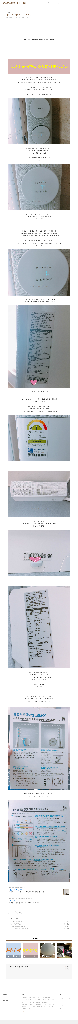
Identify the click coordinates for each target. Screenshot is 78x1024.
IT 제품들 (10, 918)
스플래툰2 (24, 997)
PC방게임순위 (29, 999)
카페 (46, 1004)
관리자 (44, 1022)
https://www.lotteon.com (15, 887)
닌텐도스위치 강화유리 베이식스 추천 (16, 926)
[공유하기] (12, 912)
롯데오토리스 (25, 1002)
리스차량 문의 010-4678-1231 (15, 969)
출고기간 (32, 1002)
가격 (30, 997)
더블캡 (29, 1006)
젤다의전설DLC (49, 997)
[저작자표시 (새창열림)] (23, 912)
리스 (34, 997)
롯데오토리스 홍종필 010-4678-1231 (14, 3)
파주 (34, 1006)
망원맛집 (38, 1002)
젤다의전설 (44, 1002)
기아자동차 (52, 1004)
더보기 (23, 1011)
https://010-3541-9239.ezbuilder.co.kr (19, 898)
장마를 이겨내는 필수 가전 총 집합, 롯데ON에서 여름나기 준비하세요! (28, 892)
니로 (50, 1002)
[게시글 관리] (14, 912)
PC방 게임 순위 (40, 1004)
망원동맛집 (39, 1006)
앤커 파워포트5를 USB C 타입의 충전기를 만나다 (19, 928)
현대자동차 (24, 1004)
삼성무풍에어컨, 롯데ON (17, 890)
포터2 (38, 997)
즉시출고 (24, 1006)
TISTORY (39, 1022)
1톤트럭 (44, 999)
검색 (73, 998)
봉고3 (49, 999)
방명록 (72, 3)
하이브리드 (51, 1006)
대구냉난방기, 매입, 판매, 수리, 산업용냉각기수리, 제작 (24, 903)
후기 (54, 999)
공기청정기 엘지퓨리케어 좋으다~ (15, 924)
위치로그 (66, 3)
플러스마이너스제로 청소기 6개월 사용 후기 (18, 923)
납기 (29, 1008)
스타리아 (24, 1008)
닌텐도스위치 (37, 999)
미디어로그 (59, 3)
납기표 (45, 1006)
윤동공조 (12, 901)
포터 (23, 999)
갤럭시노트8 (31, 1004)
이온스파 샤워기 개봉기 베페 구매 (15, 921)
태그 (53, 3)
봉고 (43, 997)
